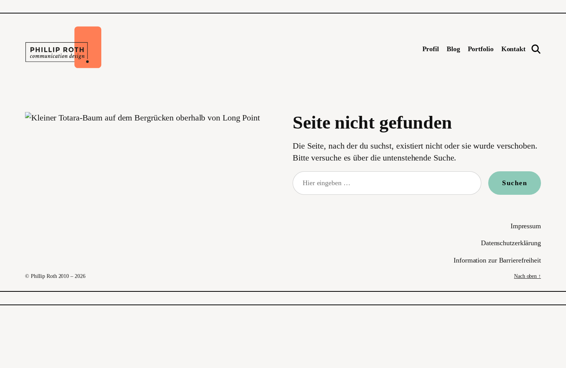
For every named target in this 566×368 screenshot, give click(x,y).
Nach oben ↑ (527, 276)
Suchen (514, 183)
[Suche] (536, 49)
